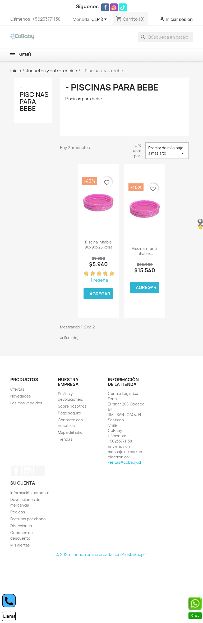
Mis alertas (20, 545)
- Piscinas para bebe (34, 98)
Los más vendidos (26, 402)
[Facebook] (105, 7)
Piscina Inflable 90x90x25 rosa (98, 245)
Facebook (16, 471)
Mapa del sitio (70, 432)
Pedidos (17, 511)
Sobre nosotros (72, 406)
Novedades (20, 396)
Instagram (27, 471)
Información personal (29, 492)
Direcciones (21, 525)
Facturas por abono (28, 518)
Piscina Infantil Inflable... (145, 251)
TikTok (39, 471)
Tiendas (65, 439)
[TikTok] (123, 7)
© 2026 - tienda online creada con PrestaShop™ (101, 554)
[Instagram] (114, 7)
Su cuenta (22, 483)
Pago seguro (69, 413)
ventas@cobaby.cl (124, 462)
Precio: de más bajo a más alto (167, 150)
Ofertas (17, 389)
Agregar (100, 294)
